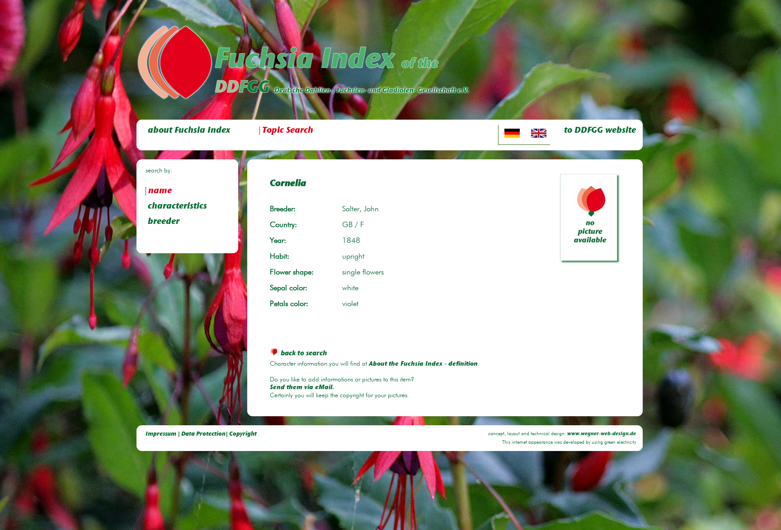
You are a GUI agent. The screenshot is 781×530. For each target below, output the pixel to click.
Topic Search (287, 130)
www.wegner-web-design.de (601, 434)
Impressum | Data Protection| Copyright (201, 434)
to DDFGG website (600, 130)
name (160, 191)
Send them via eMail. (302, 388)
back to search (304, 353)
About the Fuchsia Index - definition (423, 364)
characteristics (177, 206)
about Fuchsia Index (189, 130)
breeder (163, 222)
